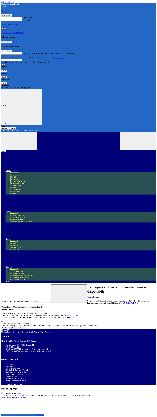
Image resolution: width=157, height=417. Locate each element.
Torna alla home (93, 297)
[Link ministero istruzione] (11, 4)
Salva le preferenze (18, 328)
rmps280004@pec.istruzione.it (30, 351)
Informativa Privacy (13, 368)
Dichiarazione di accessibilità (16, 372)
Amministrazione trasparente (16, 380)
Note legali (9, 366)
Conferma (12, 128)
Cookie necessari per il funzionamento (15, 323)
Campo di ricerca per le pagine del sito (15, 301)
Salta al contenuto (7, 2)
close (3, 151)
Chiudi (4, 71)
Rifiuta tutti (19, 307)
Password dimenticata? (9, 24)
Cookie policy (11, 364)
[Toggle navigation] (19, 141)
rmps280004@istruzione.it (29, 349)
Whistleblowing (11, 376)
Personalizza (6, 307)
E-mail (25, 53)
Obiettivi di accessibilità (14, 374)
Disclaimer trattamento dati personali (14, 397)
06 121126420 (14, 347)
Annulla (4, 128)
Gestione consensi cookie (15, 378)
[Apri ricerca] (138, 141)
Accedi (4, 6)
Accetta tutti (36, 307)
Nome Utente (27, 18)
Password (26, 20)
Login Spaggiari (60, 58)
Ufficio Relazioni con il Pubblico (17, 370)
